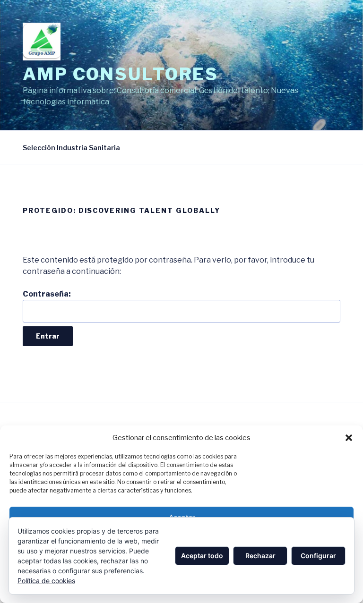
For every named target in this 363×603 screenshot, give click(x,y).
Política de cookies (46, 581)
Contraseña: (47, 293)
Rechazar (260, 556)
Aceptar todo (202, 556)
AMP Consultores (120, 74)
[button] (349, 437)
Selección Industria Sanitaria (71, 148)
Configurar (318, 556)
